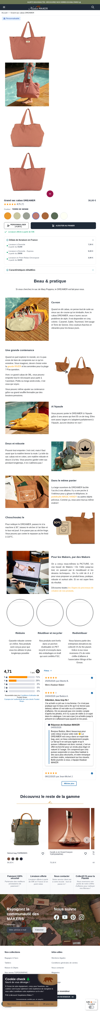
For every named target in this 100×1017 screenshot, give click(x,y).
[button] (4, 7)
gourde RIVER (14, 366)
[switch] (91, 1007)
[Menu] (95, 1000)
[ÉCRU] (64, 216)
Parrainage (56, 982)
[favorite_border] (26, 828)
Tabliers (8, 963)
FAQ (53, 977)
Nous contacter (58, 968)
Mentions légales (58, 958)
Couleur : (16, 209)
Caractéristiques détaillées (22, 270)
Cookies (8, 1007)
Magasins (56, 972)
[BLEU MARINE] (21, 858)
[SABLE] (17, 216)
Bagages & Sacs (11, 958)
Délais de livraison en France (23, 240)
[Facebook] (56, 917)
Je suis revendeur (62, 997)
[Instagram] (81, 917)
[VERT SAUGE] (26, 216)
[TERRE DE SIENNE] (35, 216)
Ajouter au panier (65, 226)
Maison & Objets (11, 968)
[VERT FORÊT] (17, 858)
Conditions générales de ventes (65, 963)
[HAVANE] (8, 858)
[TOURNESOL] (7, 216)
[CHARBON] (12, 858)
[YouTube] (64, 917)
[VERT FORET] (54, 216)
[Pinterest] (73, 917)
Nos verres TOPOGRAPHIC (16, 972)
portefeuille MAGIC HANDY (64, 497)
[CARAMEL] (45, 216)
